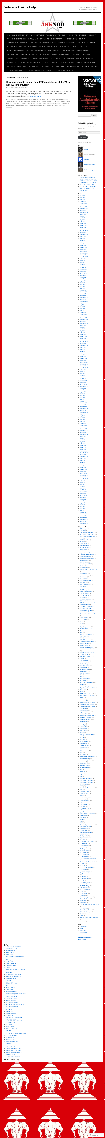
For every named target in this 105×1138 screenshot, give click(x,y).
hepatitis (82, 684)
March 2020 (83, 334)
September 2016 (84, 412)
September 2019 (84, 345)
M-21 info (82, 739)
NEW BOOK (83, 754)
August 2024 (83, 236)
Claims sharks (83, 601)
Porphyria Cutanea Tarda (86, 778)
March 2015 (83, 445)
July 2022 (82, 282)
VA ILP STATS (54, 62)
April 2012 (82, 510)
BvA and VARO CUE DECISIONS (89, 569)
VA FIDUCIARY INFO (33, 62)
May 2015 (82, 442)
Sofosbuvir (82, 810)
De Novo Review (84, 625)
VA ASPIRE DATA (56, 58)
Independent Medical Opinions (87, 706)
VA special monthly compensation (88, 873)
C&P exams (83, 586)
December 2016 (83, 406)
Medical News (24, 99)
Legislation (82, 732)
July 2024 (82, 238)
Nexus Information (84, 758)
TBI (81, 821)
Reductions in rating (85, 791)
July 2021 (82, 305)
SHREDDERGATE (84, 800)
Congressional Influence (86, 612)
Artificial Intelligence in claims (87, 558)
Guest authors (16, 99)
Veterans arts (83, 895)
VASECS (47, 66)
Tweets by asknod (82, 939)
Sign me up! (83, 137)
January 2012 (83, 516)
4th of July (82, 541)
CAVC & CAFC (44, 39)
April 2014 (82, 466)
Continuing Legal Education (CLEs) (88, 614)
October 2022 (83, 277)
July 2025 (82, 216)
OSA (81, 769)
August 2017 (83, 392)
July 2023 (82, 260)
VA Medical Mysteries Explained (58, 99)
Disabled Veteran (46, 101)
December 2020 (83, 318)
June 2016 (82, 417)
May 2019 (82, 353)
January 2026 (83, 205)
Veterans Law (83, 902)
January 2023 (83, 271)
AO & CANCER (62, 35)
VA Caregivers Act (84, 849)
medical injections (84, 741)
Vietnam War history (85, 911)
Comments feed (83, 932)
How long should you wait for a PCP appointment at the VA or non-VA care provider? (38, 83)
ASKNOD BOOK (15, 101)
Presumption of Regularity (86, 780)
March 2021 (83, 312)
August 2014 (83, 458)
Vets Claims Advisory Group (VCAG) (89, 904)
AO (81, 551)
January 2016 (83, 427)
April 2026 (82, 199)
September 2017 (84, 390)
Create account (83, 926)
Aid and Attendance (84, 545)
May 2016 (82, 419)
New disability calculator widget (87, 756)
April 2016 (82, 421)
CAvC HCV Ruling (84, 593)
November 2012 (84, 497)
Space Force (83, 812)
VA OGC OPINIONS (90, 62)
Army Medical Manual (85, 556)
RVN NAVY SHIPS (64, 55)
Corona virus (83, 619)
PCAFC (82, 773)
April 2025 (82, 221)
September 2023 (84, 256)
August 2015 (83, 436)
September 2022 (84, 279)
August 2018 (83, 369)
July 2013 (82, 482)
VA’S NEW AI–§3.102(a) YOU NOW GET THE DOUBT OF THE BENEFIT (88, 188)
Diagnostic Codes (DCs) (86, 628)
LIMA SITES (74, 47)
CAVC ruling (83, 597)
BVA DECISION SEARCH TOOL (88, 35)
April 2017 (82, 399)
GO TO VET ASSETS (45, 47)
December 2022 (83, 273)
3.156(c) (82, 538)
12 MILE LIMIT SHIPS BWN (20, 35)
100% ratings (83, 528)
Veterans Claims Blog (73, 66)
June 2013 (82, 484)
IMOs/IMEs (83, 699)
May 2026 (82, 197)
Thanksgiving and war (85, 826)
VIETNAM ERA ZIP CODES (15, 70)
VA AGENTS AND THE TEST (40, 58)
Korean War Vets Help (43, 103)
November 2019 (84, 342)
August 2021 (83, 303)
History (81, 691)
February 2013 (83, 491)
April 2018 (82, 377)
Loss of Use (83, 736)
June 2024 (82, 240)
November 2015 (84, 430)
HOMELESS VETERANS (86, 693)
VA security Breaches (85, 871)
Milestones (82, 749)
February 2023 (83, 269)
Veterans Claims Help (20, 7)
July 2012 (82, 504)
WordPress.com (83, 934)
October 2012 (83, 499)
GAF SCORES (32, 47)
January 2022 (83, 293)
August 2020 (83, 325)
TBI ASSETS (25, 58)
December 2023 (83, 251)
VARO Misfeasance (85, 889)
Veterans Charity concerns (86, 897)
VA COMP (10, 62)
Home (8, 35)
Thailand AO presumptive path (87, 825)
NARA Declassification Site (38, 51)
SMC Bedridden (84, 804)
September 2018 (84, 368)
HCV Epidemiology (85, 678)
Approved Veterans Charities (87, 554)
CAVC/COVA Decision (85, 599)
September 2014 (84, 456)
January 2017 (83, 405)
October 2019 (83, 343)
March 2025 (83, 223)
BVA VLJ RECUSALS (85, 584)
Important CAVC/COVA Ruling (87, 702)
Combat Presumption (85, 604)
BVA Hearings (83, 577)
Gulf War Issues (84, 673)
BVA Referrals (83, 582)
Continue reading (37, 96)
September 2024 (84, 234)
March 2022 (83, 290)
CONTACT (82, 39)
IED (55, 47)
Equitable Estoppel (84, 643)
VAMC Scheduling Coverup (87, 884)
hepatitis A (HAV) (84, 686)
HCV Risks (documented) (86, 682)
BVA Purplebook (33, 39)
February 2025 (83, 225)
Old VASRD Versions (69, 51)
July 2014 (82, 460)
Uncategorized (83, 836)
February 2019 (83, 358)
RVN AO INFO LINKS (13, 55)
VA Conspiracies (84, 852)
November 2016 (84, 408)
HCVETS (22, 103)
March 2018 (83, 379)
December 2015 (83, 429)
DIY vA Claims (56, 101)
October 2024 (83, 232)
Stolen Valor (83, 817)
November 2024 (84, 231)
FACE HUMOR (84, 654)
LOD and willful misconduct (87, 734)
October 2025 (83, 210)
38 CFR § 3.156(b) (84, 540)
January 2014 (83, 471)
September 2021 (84, 301)
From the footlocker (84, 665)
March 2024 (83, 245)
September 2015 (84, 434)
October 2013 (83, 477)
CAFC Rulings (83, 590)
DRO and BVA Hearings (86, 634)
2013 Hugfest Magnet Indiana (87, 534)
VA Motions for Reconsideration (88, 862)
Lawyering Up (83, 726)
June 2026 (82, 195)
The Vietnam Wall (84, 828)
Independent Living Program (87, 704)
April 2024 (82, 244)
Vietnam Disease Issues (85, 910)
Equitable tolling (84, 645)
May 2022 (82, 286)
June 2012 (82, 506)
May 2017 (82, 397)
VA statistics (83, 876)
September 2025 (84, 212)
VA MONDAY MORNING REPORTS (71, 62)
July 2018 (82, 371)
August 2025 (83, 214)
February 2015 (83, 447)
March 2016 (83, 423)
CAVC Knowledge (84, 595)
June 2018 (82, 373)
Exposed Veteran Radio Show (87, 647)
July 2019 (82, 349)
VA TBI (82, 880)
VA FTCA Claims (84, 854)
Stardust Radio (83, 815)
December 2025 (83, 207)
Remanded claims (84, 793)
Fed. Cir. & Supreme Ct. (86, 656)
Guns (81, 675)
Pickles (81, 775)
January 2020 (83, 338)
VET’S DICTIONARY (58, 66)
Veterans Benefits (29, 105)
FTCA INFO (22, 47)
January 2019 (83, 360)
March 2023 (83, 268)
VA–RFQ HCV (11, 66)
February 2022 (83, 292)
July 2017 (82, 393)
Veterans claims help (41, 105)
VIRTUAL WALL (50, 70)
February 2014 (83, 469)
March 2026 (83, 201)
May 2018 (82, 375)
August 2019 (83, 347)
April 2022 (82, 288)
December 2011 (83, 517)
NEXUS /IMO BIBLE (54, 51)
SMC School (83, 806)
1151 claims (83, 530)
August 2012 (83, 503)
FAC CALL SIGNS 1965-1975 (86, 43)
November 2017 (84, 386)
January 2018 (83, 382)
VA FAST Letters (20, 62)
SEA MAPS (76, 55)
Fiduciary (82, 658)
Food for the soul (84, 660)
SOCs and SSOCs (84, 808)
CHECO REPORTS (57, 39)
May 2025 (82, 219)
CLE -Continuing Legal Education (88, 602)
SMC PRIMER (86, 55)
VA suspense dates (84, 878)
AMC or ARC (83, 549)
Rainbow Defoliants (83, 51)
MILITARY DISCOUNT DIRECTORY (17, 51)
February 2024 (83, 247)
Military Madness (84, 751)
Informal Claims (84, 710)
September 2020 (84, 323)
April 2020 (82, 332)
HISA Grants (83, 689)
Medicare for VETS (34, 99)
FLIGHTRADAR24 (12, 47)
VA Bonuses (83, 847)
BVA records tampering (85, 580)
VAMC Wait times (19, 105)
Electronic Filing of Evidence (87, 641)
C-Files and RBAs (84, 588)
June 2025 (82, 218)
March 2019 (83, 356)
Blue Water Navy (84, 567)
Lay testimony (83, 728)
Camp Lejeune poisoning (86, 591)
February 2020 (83, 336)
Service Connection (55, 103)
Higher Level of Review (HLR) (87, 688)
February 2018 (83, 380)
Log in (81, 928)
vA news (82, 863)
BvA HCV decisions (85, 575)
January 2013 (83, 493)
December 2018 (83, 362)
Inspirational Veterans (85, 712)
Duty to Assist (83, 636)
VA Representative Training (86, 867)
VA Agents (82, 839)
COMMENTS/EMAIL (71, 39)
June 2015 (82, 440)
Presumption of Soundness (86, 782)
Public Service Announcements (87, 788)
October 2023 (83, 255)
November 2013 (84, 475)
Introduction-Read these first (87, 715)
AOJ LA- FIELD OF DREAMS (88, 179)
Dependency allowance (85, 627)
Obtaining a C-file (84, 765)
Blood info (82, 565)
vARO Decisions (84, 887)
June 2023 (82, 262)
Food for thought (84, 662)
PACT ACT (82, 771)
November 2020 (84, 319)
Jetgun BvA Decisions (85, 717)
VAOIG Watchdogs (84, 886)
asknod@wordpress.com (34, 101)
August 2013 (83, 480)
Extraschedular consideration (87, 652)
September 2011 (84, 523)
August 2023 (83, 258)
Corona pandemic (84, 617)
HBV (81, 676)
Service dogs (83, 799)
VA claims (64, 103)
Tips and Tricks (83, 830)
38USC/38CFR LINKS (37, 35)
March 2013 (83, 490)
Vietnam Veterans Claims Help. (55, 105)
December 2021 (83, 295)
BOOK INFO (73, 35)
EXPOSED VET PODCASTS (66, 43)
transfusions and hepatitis (86, 832)
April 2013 (82, 488)
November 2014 (84, 453)
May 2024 (82, 242)
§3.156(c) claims (84, 562)
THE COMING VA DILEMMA (88, 177)
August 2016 (83, 414)
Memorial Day (83, 747)
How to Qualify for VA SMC (87, 695)
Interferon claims (84, 714)
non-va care (82, 762)
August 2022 (83, 281)
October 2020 (83, 321)
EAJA (81, 638)
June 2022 (82, 284)
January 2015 (83, 449)
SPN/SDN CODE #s (13, 58)
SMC (81, 802)
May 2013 (82, 486)
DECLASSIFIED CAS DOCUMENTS (17, 43)
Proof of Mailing (84, 784)
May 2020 (82, 331)
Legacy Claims (83, 730)
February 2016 (83, 425)
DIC (81, 630)
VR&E (81, 913)
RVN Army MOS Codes (50, 55)
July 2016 (82, 416)
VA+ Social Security (85, 882)
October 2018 (83, 366)
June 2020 (82, 329)
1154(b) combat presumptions (87, 532)
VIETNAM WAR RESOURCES (35, 70)
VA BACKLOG (84, 845)
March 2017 (83, 401)
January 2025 (83, 227)
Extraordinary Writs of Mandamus (88, 649)
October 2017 (83, 388)
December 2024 (83, 229)
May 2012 (82, 508)
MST (81, 752)
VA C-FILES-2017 (88, 58)
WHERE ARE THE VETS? (65, 70)
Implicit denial (83, 701)
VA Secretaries (83, 869)
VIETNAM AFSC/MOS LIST (89, 66)
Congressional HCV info (86, 610)
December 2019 (83, 340)
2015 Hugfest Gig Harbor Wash (87, 536)
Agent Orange (83, 543)
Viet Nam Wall (83, 908)
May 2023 (82, 264)
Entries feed (83, 930)
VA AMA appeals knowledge (87, 841)
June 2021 (82, 306)
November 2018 (84, 364)
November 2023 (84, 253)
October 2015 (83, 432)
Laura (25, 87)
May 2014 (82, 464)
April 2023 (82, 266)
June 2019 (82, 351)
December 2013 (83, 473)
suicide (81, 819)
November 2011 (84, 519)
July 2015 (82, 438)
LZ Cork (82, 738)
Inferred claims (83, 708)
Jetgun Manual (83, 721)
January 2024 (83, 249)
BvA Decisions (83, 573)
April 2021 (82, 310)
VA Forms (45, 62)
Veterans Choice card (85, 899)
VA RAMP (82, 865)
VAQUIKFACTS (21, 66)
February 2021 (83, 314)
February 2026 (83, 203)
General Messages (84, 669)
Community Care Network (86, 606)
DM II (81, 632)
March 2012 (83, 512)
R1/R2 (81, 789)
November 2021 (84, 297)
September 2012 (84, 501)
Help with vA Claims (30, 103)
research (82, 795)
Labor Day (82, 725)
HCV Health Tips (14, 103)
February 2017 (83, 403)
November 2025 (84, 208)
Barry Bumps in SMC (85, 564)
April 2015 (82, 443)
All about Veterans (84, 547)
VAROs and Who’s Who (35, 66)
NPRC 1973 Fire (84, 763)
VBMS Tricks (83, 893)
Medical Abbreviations (87, 47)
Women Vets (83, 921)
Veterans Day (83, 900)
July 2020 (82, 327)
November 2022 (84, 275)
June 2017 (82, 395)
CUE (81, 621)
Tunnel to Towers (84, 834)
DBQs (81, 623)
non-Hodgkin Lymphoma (86, 760)
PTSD (81, 786)
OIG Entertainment (84, 767)
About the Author (51, 35)
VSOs (81, 915)
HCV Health (83, 680)
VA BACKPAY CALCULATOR (72, 58)
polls (81, 776)
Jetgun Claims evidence (85, 719)
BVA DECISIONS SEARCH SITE (16, 39)
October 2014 (83, 454)
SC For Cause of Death (85, 797)
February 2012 (83, 514)
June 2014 (82, 462)
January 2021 (83, 316)
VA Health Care (44, 99)
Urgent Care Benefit (85, 837)
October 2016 (83, 410)
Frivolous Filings (84, 664)
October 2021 (83, 299)
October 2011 (83, 521)
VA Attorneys (83, 843)
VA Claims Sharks (84, 850)
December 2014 (83, 451)
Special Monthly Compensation (87, 813)
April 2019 (82, 355)
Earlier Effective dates (85, 639)
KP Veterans (83, 723)
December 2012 (83, 495)
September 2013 (84, 479)
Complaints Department (85, 608)
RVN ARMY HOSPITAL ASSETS (31, 55)
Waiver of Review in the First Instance (89, 917)
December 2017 (83, 384)
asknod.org (24, 101)
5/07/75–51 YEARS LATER (87, 184)
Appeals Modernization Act (86, 553)
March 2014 (83, 467)
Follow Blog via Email (85, 123)
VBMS (81, 891)
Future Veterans (83, 667)
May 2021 (82, 308)
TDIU (81, 823)
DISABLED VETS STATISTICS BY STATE (43, 43)
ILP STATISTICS (64, 47)
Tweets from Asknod (85, 938)
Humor (81, 697)
